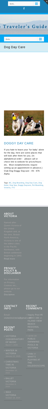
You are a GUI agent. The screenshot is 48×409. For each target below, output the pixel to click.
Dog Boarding (18, 183)
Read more (9, 259)
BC (10, 183)
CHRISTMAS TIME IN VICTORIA (12, 365)
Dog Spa (13, 185)
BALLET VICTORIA (11, 380)
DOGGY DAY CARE (18, 143)
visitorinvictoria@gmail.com (18, 318)
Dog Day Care (31, 183)
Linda (30, 354)
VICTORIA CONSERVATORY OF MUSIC (13, 339)
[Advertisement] (24, 77)
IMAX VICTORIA (11, 393)
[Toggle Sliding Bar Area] (45, 2)
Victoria (7, 188)
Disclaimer (9, 294)
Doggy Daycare (24, 185)
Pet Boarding (37, 185)
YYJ (13, 188)
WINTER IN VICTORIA (11, 352)
